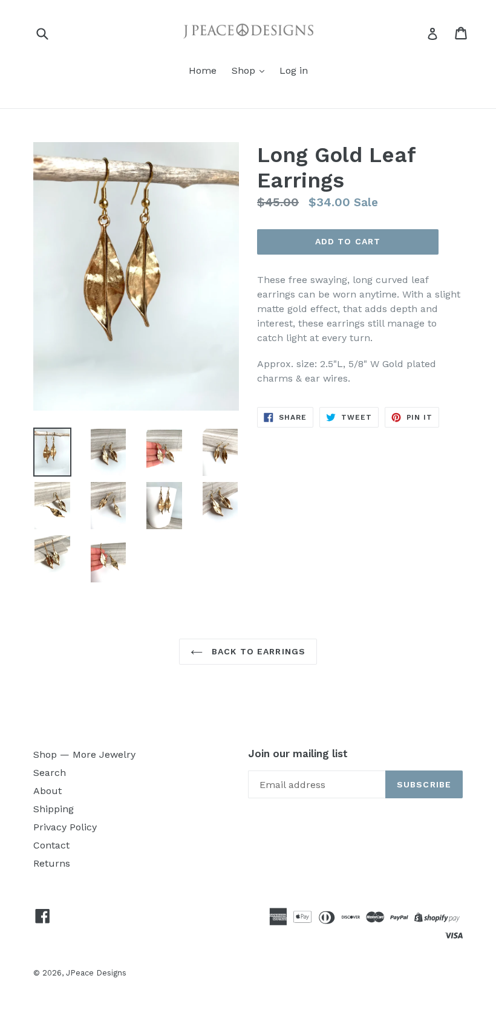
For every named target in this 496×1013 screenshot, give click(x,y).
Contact (51, 845)
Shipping (53, 809)
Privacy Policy (65, 827)
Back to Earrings (257, 651)
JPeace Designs (96, 972)
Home (203, 70)
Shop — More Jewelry (84, 754)
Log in (293, 70)
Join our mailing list (298, 754)
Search (49, 772)
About (47, 790)
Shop (245, 70)
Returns (51, 863)
